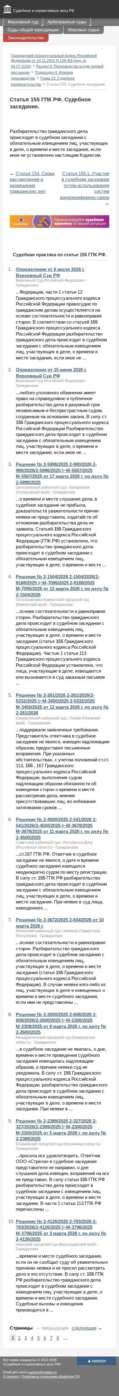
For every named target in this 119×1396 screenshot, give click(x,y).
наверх (96, 1360)
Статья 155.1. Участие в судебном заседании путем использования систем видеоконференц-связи (84, 185)
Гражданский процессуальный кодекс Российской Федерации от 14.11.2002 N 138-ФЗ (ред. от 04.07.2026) (54, 61)
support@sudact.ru (42, 1372)
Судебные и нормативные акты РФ (43, 11)
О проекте (11, 1376)
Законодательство (26, 37)
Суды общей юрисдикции (33, 29)
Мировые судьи (83, 29)
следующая (84, 1327)
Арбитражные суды (67, 21)
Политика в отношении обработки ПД (50, 1376)
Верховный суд (23, 21)
